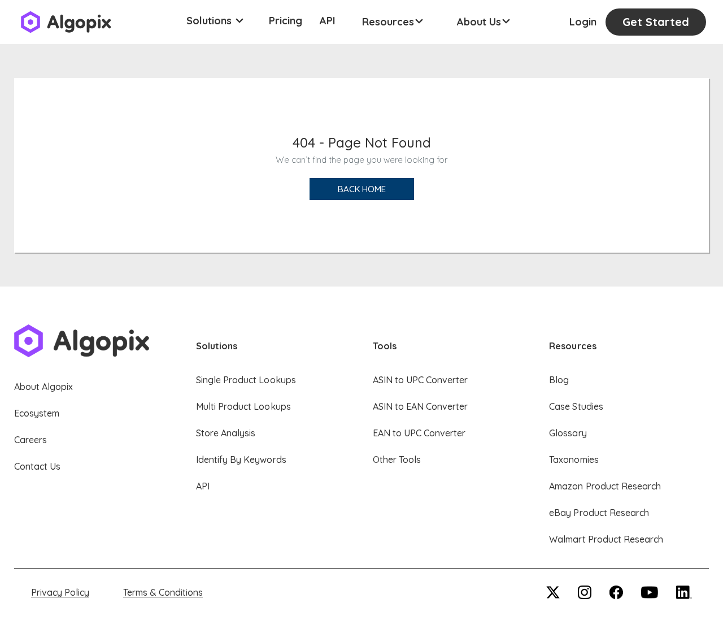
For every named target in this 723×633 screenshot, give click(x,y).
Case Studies (576, 406)
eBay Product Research (599, 512)
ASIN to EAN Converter (420, 406)
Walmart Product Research (606, 539)
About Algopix (43, 386)
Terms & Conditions (163, 592)
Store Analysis (225, 433)
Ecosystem (36, 413)
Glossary (567, 433)
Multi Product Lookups (243, 406)
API (328, 20)
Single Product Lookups (246, 379)
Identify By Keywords (241, 459)
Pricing (285, 20)
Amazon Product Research (605, 486)
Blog (559, 379)
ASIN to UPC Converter (420, 379)
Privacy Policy (60, 592)
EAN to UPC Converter (419, 433)
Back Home (362, 189)
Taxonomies (573, 459)
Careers (30, 439)
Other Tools (397, 459)
